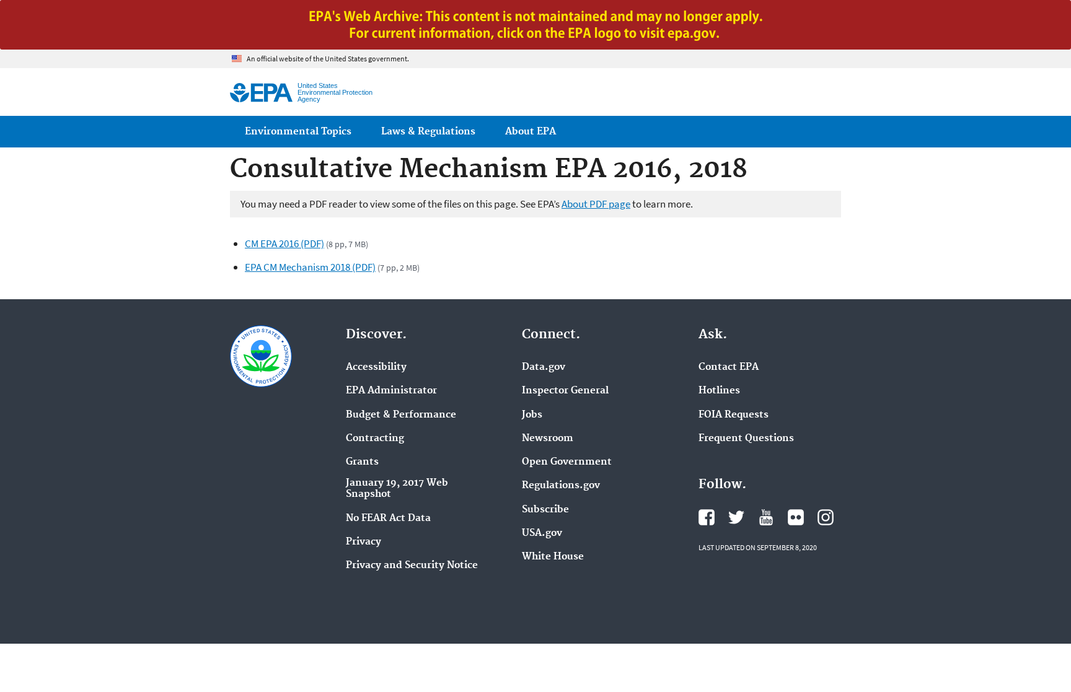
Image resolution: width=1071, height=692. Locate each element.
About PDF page (596, 204)
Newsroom (547, 438)
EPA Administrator (391, 390)
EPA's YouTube (766, 517)
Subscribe (545, 509)
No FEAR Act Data (388, 518)
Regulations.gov (561, 485)
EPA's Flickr (796, 517)
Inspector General (565, 390)
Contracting (375, 438)
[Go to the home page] (261, 92)
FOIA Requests (734, 415)
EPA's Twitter (736, 517)
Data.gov (543, 367)
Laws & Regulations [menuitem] (428, 132)
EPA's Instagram (826, 517)
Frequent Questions (746, 438)
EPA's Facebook (707, 517)
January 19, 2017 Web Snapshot (397, 489)
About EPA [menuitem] (530, 132)
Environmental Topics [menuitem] (298, 132)
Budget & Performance (401, 415)
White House (553, 557)
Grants (362, 462)
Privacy (363, 542)
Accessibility (376, 367)
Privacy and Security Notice (412, 565)
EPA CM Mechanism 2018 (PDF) (310, 267)
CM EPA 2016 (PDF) (284, 243)
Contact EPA (729, 367)
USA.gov (542, 533)
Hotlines (719, 390)
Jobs (532, 415)
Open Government (567, 462)
